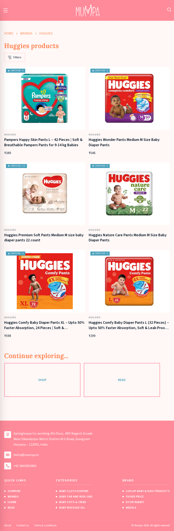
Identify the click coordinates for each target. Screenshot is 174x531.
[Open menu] (5, 10)
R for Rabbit (135, 502)
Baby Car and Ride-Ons (76, 497)
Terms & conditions (45, 525)
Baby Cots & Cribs (72, 502)
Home (8, 33)
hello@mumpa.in (26, 455)
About (7, 525)
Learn (12, 502)
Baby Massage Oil (72, 508)
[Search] (169, 9)
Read (122, 380)
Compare (14, 491)
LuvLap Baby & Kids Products (148, 491)
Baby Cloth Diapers (73, 491)
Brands (26, 33)
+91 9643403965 (25, 466)
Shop (42, 380)
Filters (17, 57)
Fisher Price (135, 497)
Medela (131, 508)
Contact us (22, 525)
